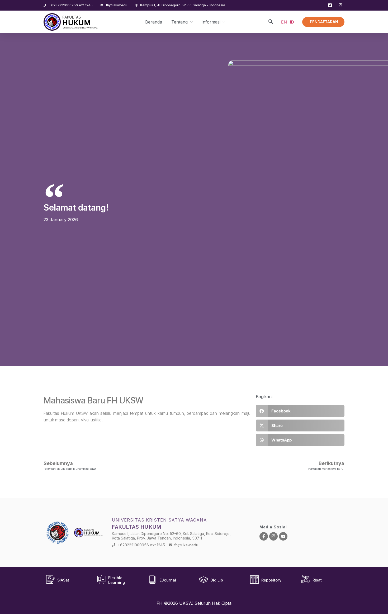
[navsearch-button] (270, 22)
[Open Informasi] (224, 22)
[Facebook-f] (263, 536)
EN (284, 22)
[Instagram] (273, 536)
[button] (300, 411)
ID (292, 22)
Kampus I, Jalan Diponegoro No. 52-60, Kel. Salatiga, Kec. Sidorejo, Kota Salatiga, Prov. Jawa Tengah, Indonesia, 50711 (171, 535)
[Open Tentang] (191, 22)
